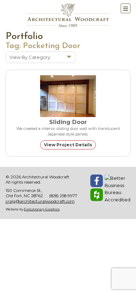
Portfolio (24, 36)
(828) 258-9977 (63, 195)
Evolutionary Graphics (42, 209)
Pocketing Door (51, 46)
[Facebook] (96, 181)
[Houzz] (96, 194)
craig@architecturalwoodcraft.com (40, 201)
